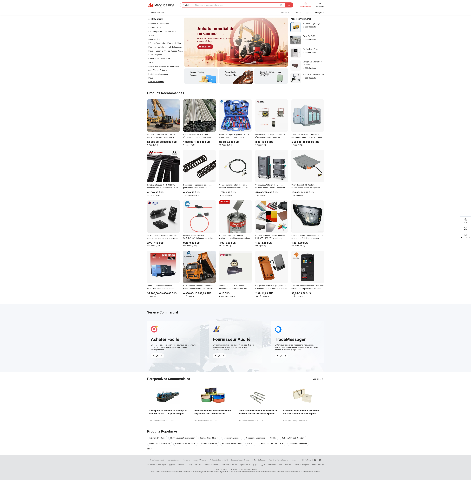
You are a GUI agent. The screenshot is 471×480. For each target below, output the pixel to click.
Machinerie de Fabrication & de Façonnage (165, 47)
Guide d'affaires (306, 460)
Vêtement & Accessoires (158, 23)
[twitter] (320, 460)
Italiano (234, 465)
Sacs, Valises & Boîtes (157, 70)
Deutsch (216, 465)
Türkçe (296, 465)
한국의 (255, 465)
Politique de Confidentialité (219, 460)
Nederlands (272, 465)
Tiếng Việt (305, 465)
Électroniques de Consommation (162, 31)
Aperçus (294, 460)
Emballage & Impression (158, 74)
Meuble (151, 78)
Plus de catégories (156, 81)
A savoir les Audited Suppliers (278, 460)
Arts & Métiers (154, 39)
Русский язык (245, 465)
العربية (263, 465)
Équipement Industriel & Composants (163, 66)
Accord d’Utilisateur (200, 460)
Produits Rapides (260, 460)
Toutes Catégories (157, 12)
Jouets (151, 35)
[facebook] (315, 460)
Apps (307, 12)
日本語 (190, 465)
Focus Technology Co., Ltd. (235, 469)
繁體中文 (181, 465)
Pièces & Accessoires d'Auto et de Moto (164, 43)
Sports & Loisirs (155, 27)
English (163, 465)
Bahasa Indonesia (318, 465)
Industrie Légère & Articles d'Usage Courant (165, 51)
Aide (297, 12)
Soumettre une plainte (157, 460)
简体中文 (172, 465)
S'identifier (320, 6)
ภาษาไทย (288, 465)
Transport (152, 62)
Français (198, 465)
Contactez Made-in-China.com (241, 460)
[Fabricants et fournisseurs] (160, 5)
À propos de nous (173, 460)
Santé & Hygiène (155, 54)
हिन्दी (280, 465)
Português (225, 465)
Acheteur (284, 12)
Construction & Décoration (159, 58)
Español (207, 465)
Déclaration (186, 460)
